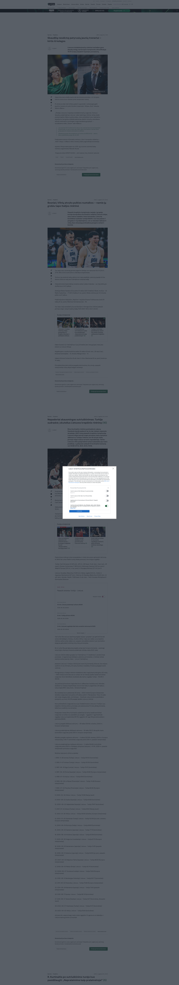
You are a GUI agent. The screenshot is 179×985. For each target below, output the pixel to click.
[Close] (113, 469)
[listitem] (89, 488)
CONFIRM (79, 511)
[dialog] (89, 492)
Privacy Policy (97, 516)
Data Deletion (82, 516)
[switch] (107, 491)
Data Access (89, 516)
